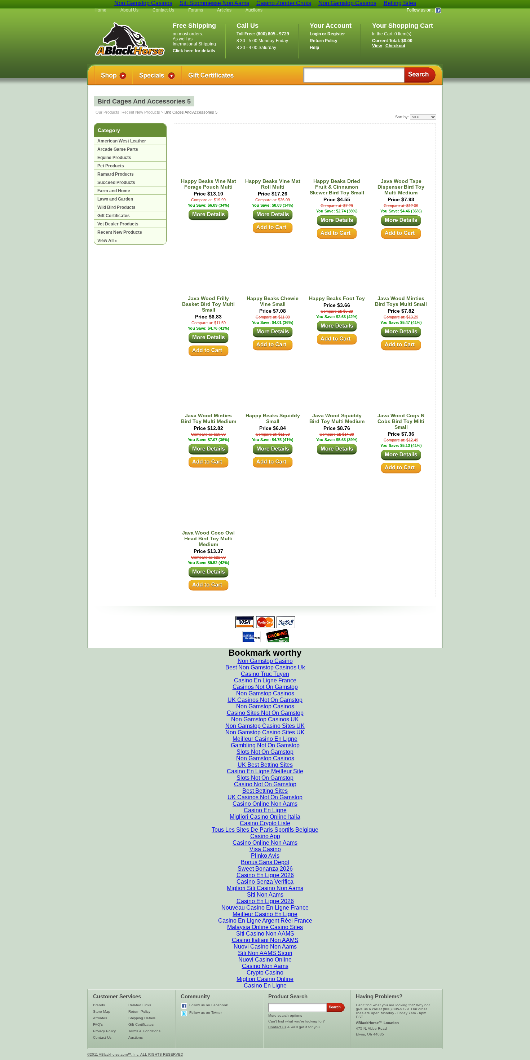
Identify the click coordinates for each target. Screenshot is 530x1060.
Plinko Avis (265, 856)
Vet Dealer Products (117, 223)
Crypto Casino (265, 972)
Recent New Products (141, 112)
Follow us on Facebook (208, 1005)
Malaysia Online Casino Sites (265, 927)
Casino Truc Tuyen (265, 674)
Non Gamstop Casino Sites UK (265, 726)
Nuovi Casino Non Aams (265, 947)
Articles (224, 10)
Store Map (101, 1011)
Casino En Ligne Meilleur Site (265, 771)
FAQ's (98, 1024)
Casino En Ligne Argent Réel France (265, 921)
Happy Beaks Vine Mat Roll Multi (272, 184)
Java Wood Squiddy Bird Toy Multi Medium (337, 418)
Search (420, 75)
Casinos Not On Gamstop (265, 687)
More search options (285, 1015)
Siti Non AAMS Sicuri (265, 953)
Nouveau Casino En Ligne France (265, 908)
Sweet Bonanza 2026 (265, 869)
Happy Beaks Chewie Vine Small (273, 301)
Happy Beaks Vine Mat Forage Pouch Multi (208, 184)
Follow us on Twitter (205, 1013)
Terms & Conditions (144, 1031)
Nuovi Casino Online (265, 959)
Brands (99, 1005)
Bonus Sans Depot (265, 862)
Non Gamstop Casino (265, 661)
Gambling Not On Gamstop (265, 745)
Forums (195, 10)
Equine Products (114, 157)
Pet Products (110, 165)
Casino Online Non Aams (265, 804)
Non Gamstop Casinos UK (265, 719)
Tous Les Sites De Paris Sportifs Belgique (265, 830)
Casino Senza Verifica (265, 882)
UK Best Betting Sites (265, 765)
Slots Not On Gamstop (265, 752)
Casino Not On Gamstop (265, 784)
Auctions (254, 10)
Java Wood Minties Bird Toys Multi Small (401, 301)
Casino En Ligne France (265, 680)
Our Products (107, 112)
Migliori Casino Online (265, 979)
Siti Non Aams (265, 895)
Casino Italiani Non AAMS (265, 940)
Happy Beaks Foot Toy (337, 298)
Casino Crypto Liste (265, 823)
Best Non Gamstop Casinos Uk (265, 667)
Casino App (265, 836)
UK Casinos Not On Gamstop (265, 700)
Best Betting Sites (265, 791)
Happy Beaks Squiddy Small (273, 418)
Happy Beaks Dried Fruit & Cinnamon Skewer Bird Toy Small (337, 186)
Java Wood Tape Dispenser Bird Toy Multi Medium (400, 186)
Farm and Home (113, 190)
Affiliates (100, 1018)
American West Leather (121, 141)
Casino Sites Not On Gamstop (265, 713)
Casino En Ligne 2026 (265, 875)
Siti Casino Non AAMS (265, 934)
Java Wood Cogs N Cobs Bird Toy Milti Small (400, 421)
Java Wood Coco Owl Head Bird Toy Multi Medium (208, 538)
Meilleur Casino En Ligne (265, 739)
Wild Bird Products (116, 207)
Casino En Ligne (265, 810)
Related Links (139, 1005)
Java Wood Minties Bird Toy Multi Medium (208, 418)
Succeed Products (116, 182)
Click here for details (194, 50)
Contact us (277, 1027)
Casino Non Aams (265, 966)
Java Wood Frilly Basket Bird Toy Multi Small (208, 304)
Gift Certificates (113, 215)
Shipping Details (141, 1018)
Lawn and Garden (115, 199)
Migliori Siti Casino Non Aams (265, 888)
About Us (129, 10)
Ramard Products (115, 174)
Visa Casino (265, 849)
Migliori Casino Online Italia (265, 817)
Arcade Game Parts (117, 149)
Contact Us (163, 10)
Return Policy (139, 1011)
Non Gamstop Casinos (265, 693)
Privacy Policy (104, 1031)
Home (100, 10)
